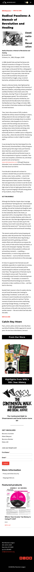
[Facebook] (21, 558)
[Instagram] (30, 558)
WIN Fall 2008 (17, 11)
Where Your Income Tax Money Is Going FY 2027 (18, 518)
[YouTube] (27, 558)
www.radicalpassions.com (9, 162)
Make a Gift (5, 442)
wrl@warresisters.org (8, 552)
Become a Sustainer (8, 434)
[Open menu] (30, 2)
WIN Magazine (6, 11)
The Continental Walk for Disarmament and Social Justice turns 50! (17, 418)
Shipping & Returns (8, 478)
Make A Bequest (7, 436)
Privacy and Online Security (11, 474)
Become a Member (7, 439)
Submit (5, 463)
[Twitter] (24, 558)
